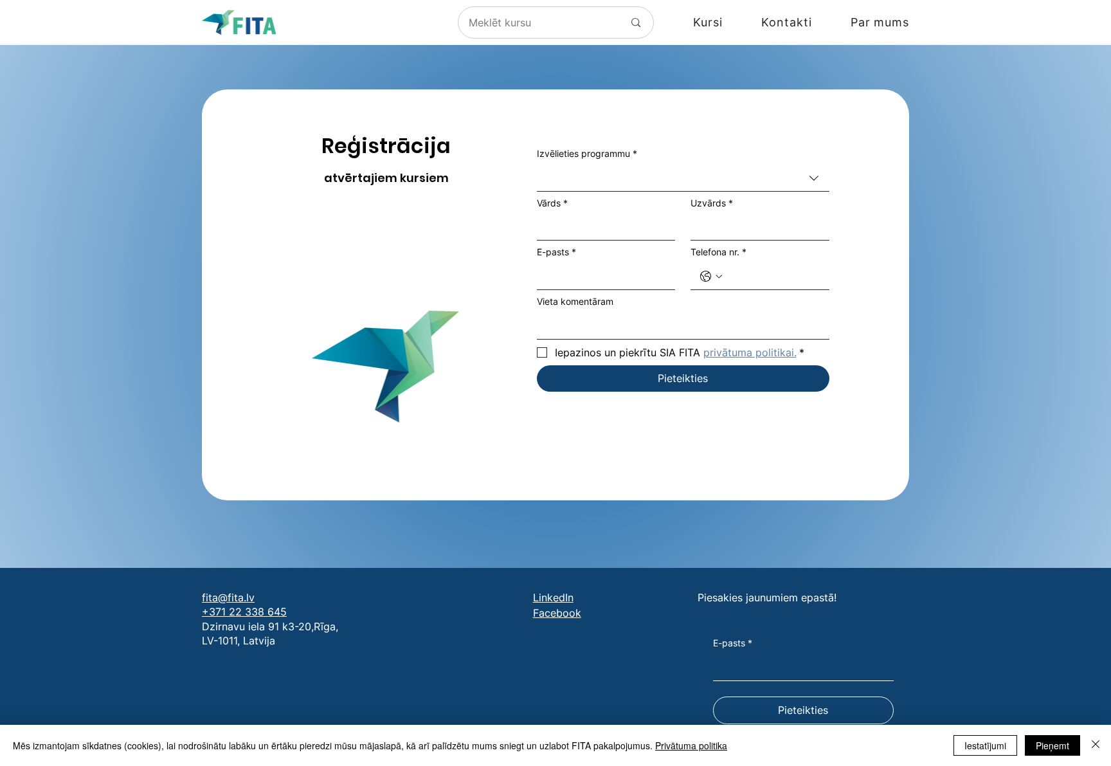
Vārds (552, 202)
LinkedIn (553, 597)
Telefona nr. (718, 251)
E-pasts (556, 251)
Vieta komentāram (575, 301)
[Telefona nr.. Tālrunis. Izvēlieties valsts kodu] (711, 276)
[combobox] (683, 178)
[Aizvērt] (1095, 745)
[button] (689, 22)
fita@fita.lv (228, 597)
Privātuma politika (691, 745)
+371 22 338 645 (244, 611)
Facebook (557, 612)
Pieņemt (1052, 745)
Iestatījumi (985, 745)
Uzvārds (712, 202)
